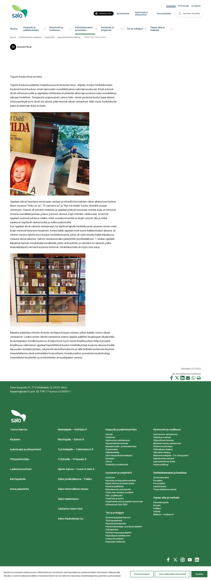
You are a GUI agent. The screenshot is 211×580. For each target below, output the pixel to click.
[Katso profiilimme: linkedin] (197, 559)
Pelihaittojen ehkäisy (163, 449)
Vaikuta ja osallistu (162, 437)
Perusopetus (159, 483)
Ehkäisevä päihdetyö (163, 446)
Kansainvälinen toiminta (117, 443)
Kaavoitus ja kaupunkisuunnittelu (121, 480)
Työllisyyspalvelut (114, 520)
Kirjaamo (15, 439)
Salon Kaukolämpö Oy (70, 518)
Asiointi (109, 434)
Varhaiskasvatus (161, 477)
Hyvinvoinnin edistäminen (118, 440)
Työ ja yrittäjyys (135, 28)
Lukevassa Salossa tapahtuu (69, 37)
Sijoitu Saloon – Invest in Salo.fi (76, 469)
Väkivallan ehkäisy (162, 452)
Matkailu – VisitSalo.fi (163, 514)
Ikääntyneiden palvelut (163, 458)
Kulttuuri (157, 508)
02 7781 (40, 391)
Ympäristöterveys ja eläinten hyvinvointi (124, 501)
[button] (189, 14)
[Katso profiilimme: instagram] (183, 559)
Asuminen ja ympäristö (107, 29)
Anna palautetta (164, 13)
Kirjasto (157, 505)
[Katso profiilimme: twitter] (175, 559)
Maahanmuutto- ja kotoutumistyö (121, 446)
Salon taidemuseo (68, 498)
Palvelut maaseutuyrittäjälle (118, 532)
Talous (109, 461)
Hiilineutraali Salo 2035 (116, 504)
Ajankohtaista (123, 13)
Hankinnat (110, 437)
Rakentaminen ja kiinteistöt (118, 489)
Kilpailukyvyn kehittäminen (118, 536)
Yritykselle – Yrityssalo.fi (72, 459)
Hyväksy (199, 574)
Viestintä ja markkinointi (117, 464)
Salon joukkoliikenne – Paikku (75, 479)
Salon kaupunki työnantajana (119, 455)
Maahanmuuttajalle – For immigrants (170, 455)
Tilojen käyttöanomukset (164, 489)
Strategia (110, 458)
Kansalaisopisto (161, 502)
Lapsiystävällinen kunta (164, 461)
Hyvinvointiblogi (161, 464)
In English (196, 6)
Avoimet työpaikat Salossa (118, 517)
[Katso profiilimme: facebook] (168, 559)
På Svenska (183, 6)
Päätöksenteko (112, 452)
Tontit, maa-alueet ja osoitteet (119, 492)
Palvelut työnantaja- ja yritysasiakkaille (124, 526)
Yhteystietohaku (19, 459)
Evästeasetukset (142, 574)
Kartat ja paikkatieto (115, 486)
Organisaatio (112, 449)
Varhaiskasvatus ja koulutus (84, 29)
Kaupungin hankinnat (115, 542)
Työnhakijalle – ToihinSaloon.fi (75, 449)
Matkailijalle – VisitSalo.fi (72, 429)
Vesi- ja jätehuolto (114, 495)
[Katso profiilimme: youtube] (190, 559)
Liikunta (156, 511)
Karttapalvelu (18, 479)
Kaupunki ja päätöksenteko (31, 29)
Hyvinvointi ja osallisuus (56, 29)
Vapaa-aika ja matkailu (157, 29)
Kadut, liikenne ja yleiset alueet (120, 483)
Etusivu (14, 28)
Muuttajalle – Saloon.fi (71, 439)
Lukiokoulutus (159, 486)
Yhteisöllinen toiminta (163, 440)
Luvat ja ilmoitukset (114, 539)
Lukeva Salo (49, 37)
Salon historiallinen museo (73, 488)
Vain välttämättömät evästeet (172, 574)
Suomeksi (171, 6)
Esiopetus (158, 480)
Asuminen (110, 477)
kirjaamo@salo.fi (19, 391)
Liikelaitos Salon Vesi (70, 508)
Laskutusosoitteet (21, 469)
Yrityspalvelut (112, 529)
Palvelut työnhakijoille (116, 523)
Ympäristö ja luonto (115, 498)
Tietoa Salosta (18, 429)
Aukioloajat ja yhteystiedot (141, 13)
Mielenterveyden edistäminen (167, 443)
